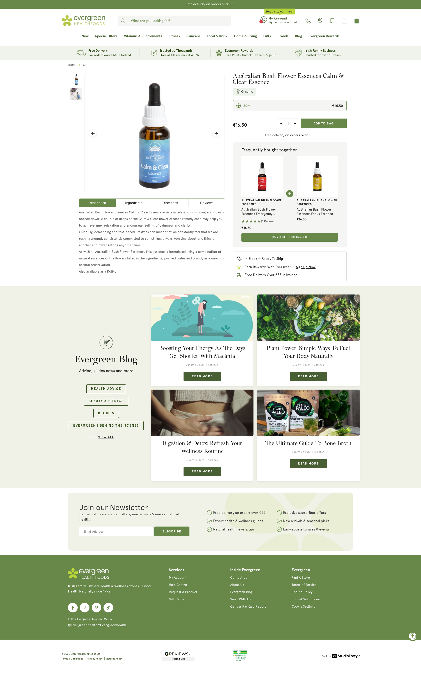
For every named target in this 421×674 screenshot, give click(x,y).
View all (106, 437)
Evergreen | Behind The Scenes (106, 425)
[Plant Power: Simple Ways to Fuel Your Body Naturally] (308, 317)
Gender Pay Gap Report (248, 606)
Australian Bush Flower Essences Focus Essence (315, 212)
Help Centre (178, 585)
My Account (178, 578)
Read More (202, 376)
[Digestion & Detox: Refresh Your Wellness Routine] (202, 413)
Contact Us (238, 578)
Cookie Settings (303, 606)
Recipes (106, 413)
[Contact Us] (308, 20)
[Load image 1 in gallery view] (76, 79)
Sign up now (306, 267)
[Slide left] (92, 133)
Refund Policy (302, 592)
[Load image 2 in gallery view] (76, 94)
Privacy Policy (94, 659)
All (85, 65)
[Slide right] (216, 133)
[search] (122, 21)
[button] (262, 221)
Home (72, 65)
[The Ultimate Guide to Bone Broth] (308, 413)
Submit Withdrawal (306, 599)
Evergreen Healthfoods (83, 654)
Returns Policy (114, 659)
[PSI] (240, 660)
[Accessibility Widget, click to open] (413, 636)
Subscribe (172, 531)
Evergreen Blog (241, 592)
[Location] (320, 20)
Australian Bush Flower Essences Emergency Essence (258, 212)
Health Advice (106, 388)
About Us (237, 585)
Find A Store (301, 578)
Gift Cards (176, 599)
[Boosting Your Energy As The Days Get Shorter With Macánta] (202, 317)
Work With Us (240, 599)
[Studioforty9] (341, 656)
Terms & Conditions (72, 659)
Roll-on (112, 271)
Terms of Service (304, 585)
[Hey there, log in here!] (263, 20)
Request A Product (183, 592)
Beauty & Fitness (106, 401)
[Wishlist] (332, 20)
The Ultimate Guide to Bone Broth (308, 443)
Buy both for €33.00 (289, 237)
